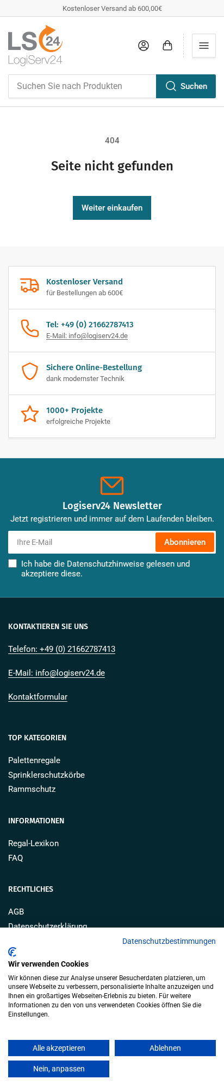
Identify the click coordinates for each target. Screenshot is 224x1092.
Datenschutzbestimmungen (169, 941)
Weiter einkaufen (112, 208)
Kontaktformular (37, 697)
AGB (16, 912)
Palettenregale (34, 760)
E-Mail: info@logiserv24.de (87, 336)
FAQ (15, 858)
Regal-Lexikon (33, 843)
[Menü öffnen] (204, 46)
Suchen (194, 86)
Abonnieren (185, 542)
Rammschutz (31, 789)
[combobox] (112, 86)
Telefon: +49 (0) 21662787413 (61, 649)
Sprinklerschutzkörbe (46, 775)
